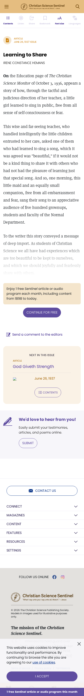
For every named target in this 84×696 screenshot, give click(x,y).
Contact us (45, 490)
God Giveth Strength (33, 366)
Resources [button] (16, 541)
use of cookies (43, 662)
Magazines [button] (16, 515)
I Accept (42, 676)
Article (18, 38)
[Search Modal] (77, 7)
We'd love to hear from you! (47, 419)
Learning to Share (25, 54)
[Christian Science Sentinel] (42, 6)
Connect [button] (14, 506)
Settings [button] (14, 550)
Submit (28, 443)
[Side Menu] (6, 7)
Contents (50, 392)
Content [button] (14, 524)
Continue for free (42, 312)
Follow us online (34, 577)
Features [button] (14, 532)
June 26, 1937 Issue (25, 42)
